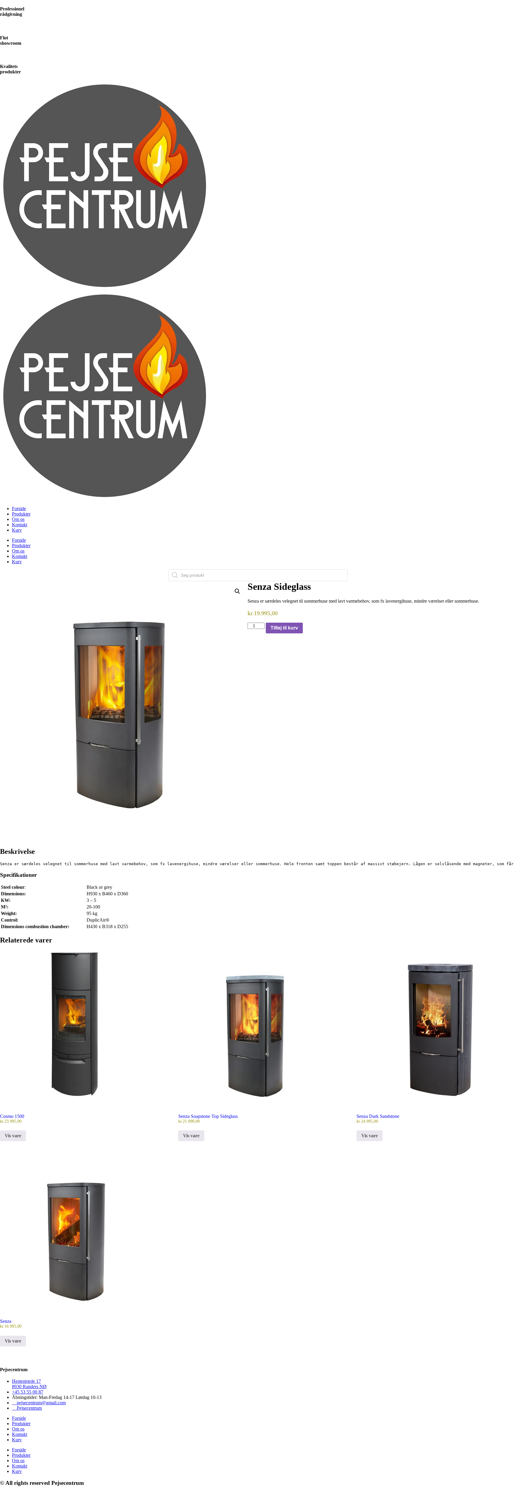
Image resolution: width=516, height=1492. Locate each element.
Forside (19, 508)
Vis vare (13, 1135)
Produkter (21, 513)
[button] (237, 591)
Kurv (17, 530)
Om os (18, 519)
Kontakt (19, 524)
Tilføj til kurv (284, 627)
